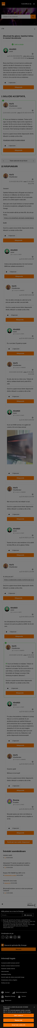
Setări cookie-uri (18, 1015)
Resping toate (18, 1020)
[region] (18, 1016)
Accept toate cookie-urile (18, 1025)
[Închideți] (34, 1007)
